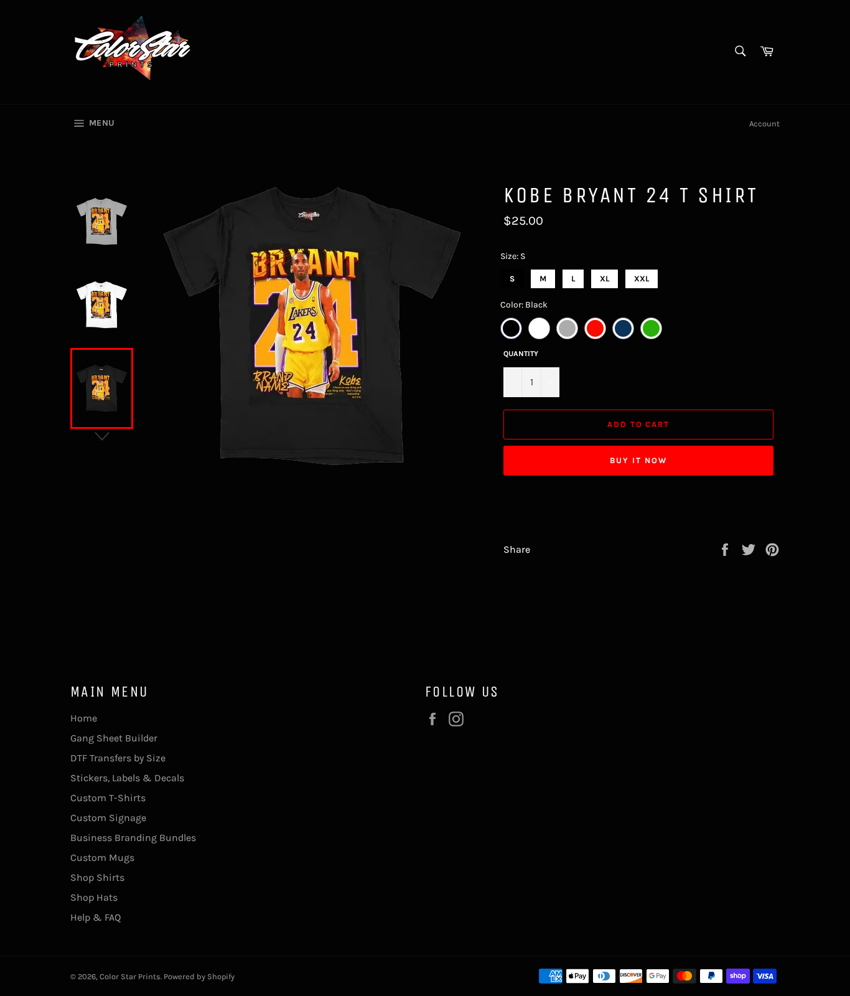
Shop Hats (94, 897)
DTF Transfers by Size (118, 758)
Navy (623, 328)
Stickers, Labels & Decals (127, 778)
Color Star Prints (130, 976)
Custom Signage (108, 818)
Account (764, 123)
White (539, 328)
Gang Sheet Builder (113, 738)
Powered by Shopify (199, 976)
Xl (604, 276)
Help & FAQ (95, 917)
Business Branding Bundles (133, 837)
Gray (567, 328)
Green (651, 328)
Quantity (520, 353)
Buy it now (638, 460)
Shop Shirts (97, 877)
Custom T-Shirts (108, 798)
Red (595, 328)
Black (511, 328)
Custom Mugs (102, 857)
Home (83, 718)
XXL (641, 276)
